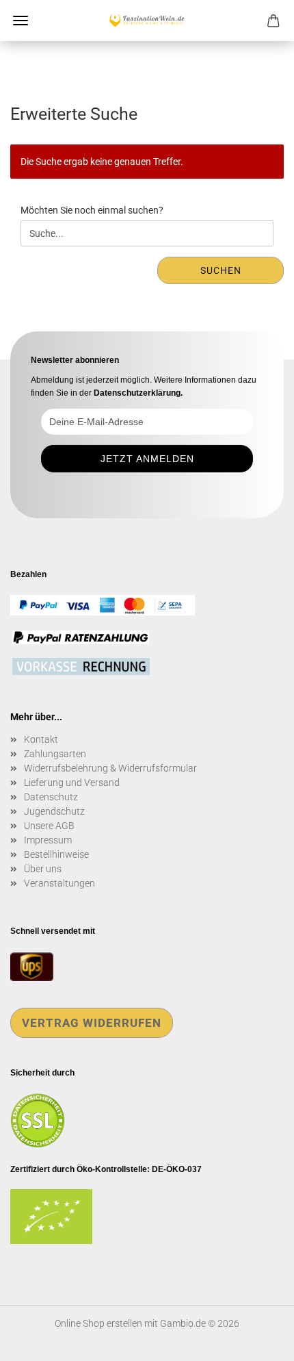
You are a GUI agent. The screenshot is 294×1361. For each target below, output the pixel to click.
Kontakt (41, 739)
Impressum (48, 840)
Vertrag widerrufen (91, 1023)
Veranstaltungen (59, 883)
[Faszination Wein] (147, 20)
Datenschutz (51, 796)
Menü (20, 20)
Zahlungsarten (55, 753)
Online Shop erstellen (98, 1323)
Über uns (43, 868)
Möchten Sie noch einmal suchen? (92, 210)
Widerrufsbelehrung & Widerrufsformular (110, 768)
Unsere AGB (49, 825)
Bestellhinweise (56, 854)
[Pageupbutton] (256, 1340)
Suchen (220, 270)
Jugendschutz (54, 811)
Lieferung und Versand (72, 782)
